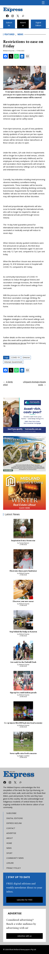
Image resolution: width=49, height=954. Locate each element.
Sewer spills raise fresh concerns (23, 753)
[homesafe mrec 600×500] (24, 415)
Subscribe (9, 24)
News (20, 34)
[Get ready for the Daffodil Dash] (23, 651)
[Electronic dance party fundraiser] (23, 559)
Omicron (26, 357)
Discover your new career (23, 601)
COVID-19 (15, 357)
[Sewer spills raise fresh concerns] (23, 742)
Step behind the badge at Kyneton (23, 632)
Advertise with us (25, 936)
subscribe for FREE (24, 900)
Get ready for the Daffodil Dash (23, 662)
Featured (9, 34)
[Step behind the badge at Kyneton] (23, 620)
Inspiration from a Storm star (23, 541)
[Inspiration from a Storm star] (23, 529)
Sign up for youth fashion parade (23, 693)
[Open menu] (43, 2)
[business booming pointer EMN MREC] (24, 453)
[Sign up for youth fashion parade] (23, 681)
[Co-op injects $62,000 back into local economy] (23, 711)
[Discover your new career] (23, 590)
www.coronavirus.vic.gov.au (14, 343)
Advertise (23, 24)
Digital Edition (38, 24)
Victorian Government (13, 362)
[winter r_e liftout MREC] (24, 492)
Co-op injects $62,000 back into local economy (23, 723)
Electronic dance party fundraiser (23, 571)
